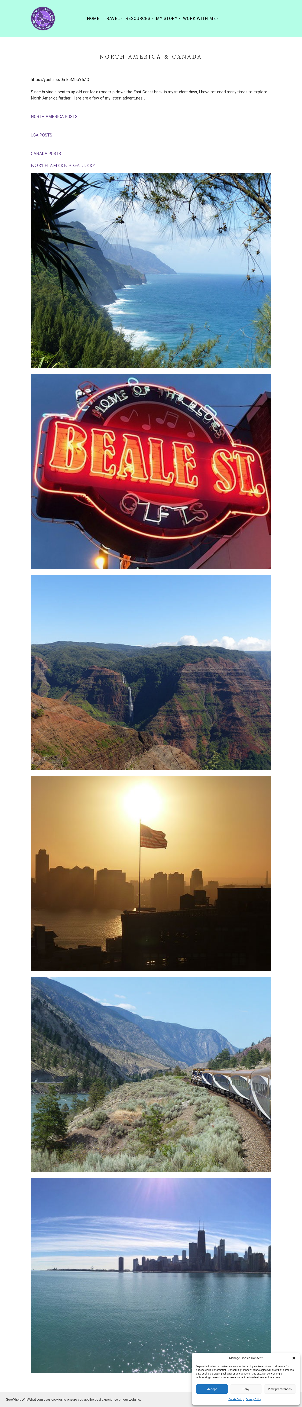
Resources (138, 18)
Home (93, 18)
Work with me (199, 18)
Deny (246, 1389)
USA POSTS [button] (41, 135)
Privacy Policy (253, 1399)
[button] (294, 1358)
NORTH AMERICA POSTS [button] (54, 116)
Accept (212, 1389)
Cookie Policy (236, 1399)
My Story (167, 18)
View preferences (280, 1389)
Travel (112, 18)
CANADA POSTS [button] (46, 153)
